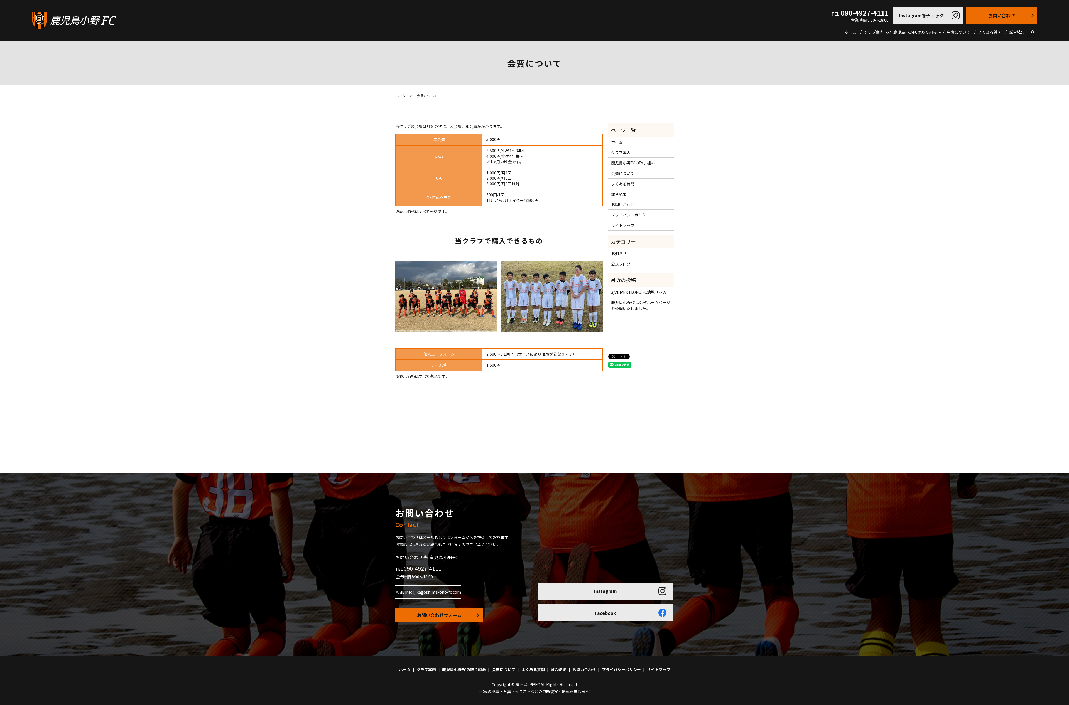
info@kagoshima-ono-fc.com (433, 592)
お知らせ (619, 253)
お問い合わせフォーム (439, 615)
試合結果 (1017, 32)
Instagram (605, 591)
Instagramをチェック (921, 15)
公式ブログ (621, 264)
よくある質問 (989, 32)
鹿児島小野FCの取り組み (915, 32)
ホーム (850, 32)
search (1033, 32)
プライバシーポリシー (630, 215)
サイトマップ (622, 225)
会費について (958, 32)
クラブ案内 (874, 32)
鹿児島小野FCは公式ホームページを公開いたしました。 (640, 305)
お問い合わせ (1001, 15)
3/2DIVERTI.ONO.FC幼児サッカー (640, 292)
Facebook (605, 613)
